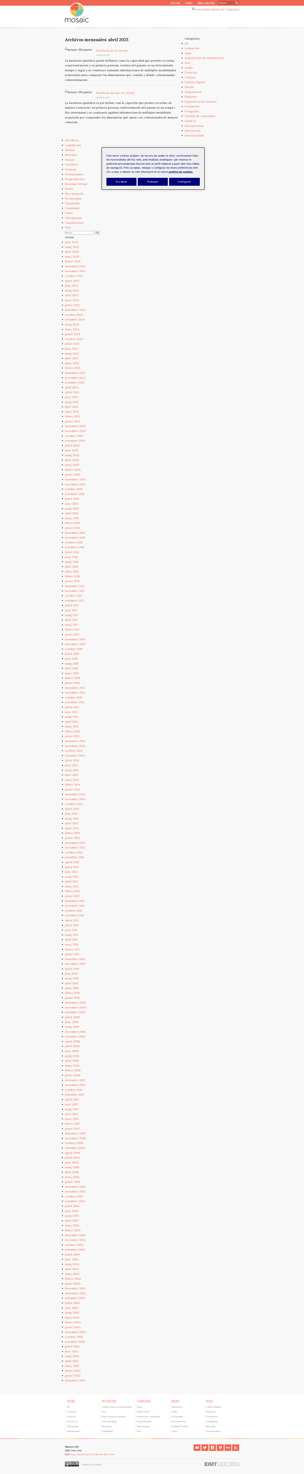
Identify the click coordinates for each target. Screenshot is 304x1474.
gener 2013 (72, 838)
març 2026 (72, 256)
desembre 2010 (75, 959)
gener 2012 (72, 896)
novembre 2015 (75, 692)
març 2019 (72, 518)
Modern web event (206, 3)
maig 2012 (72, 876)
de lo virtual (111, 50)
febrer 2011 (72, 949)
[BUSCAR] (235, 3)
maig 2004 (72, 1264)
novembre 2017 (75, 591)
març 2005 (72, 1225)
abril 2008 (72, 1060)
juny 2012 (71, 872)
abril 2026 (72, 252)
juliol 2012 (72, 867)
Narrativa (71, 164)
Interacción (192, 130)
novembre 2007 (75, 1085)
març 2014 (72, 780)
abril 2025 (72, 295)
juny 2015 (71, 712)
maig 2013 (72, 818)
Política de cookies (92, 1464)
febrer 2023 (73, 368)
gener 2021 (72, 421)
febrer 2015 (72, 731)
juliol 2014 (72, 760)
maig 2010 (72, 978)
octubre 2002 (74, 1337)
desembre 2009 (75, 1002)
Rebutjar (152, 181)
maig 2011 (71, 935)
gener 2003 (72, 1327)
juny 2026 (71, 242)
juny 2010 (71, 973)
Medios (70, 150)
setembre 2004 (75, 1249)
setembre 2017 (74, 600)
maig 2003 (72, 1312)
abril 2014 (71, 775)
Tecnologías (73, 198)
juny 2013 (71, 813)
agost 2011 (72, 920)
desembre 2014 (75, 741)
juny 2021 (71, 397)
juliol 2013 (72, 809)
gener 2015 (72, 736)
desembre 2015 (75, 688)
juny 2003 (72, 1308)
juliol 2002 (72, 1346)
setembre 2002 (75, 1342)
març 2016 (72, 673)
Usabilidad (72, 208)
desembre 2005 (75, 1187)
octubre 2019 (74, 489)
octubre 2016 (74, 649)
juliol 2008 (72, 1046)
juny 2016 (71, 658)
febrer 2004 (73, 1279)
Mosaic (70, 160)
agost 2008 (72, 1041)
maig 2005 (72, 1215)
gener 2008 (72, 1075)
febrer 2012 (72, 891)
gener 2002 (72, 1375)
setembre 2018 (74, 547)
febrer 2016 (72, 678)
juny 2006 (72, 1162)
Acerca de (175, 3)
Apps (188, 53)
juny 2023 (71, 348)
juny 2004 (72, 1259)
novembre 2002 (75, 1332)
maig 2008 (72, 1056)
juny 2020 (71, 450)
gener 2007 (72, 1128)
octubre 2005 (74, 1196)
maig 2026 (72, 247)
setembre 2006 (75, 1148)
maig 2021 (72, 402)
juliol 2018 (72, 552)
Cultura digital (195, 82)
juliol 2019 (72, 499)
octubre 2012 (73, 852)
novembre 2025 (75, 271)
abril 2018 (71, 566)
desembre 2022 (75, 373)
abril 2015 (71, 721)
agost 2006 (72, 1153)
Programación (74, 179)
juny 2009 (72, 1022)
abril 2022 (72, 387)
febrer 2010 (72, 993)
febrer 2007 (72, 1123)
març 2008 (72, 1065)
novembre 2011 (75, 905)
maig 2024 (72, 324)
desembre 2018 (75, 533)
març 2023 (72, 363)
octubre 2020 (74, 436)
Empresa (190, 96)
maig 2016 (72, 663)
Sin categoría (74, 193)
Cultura (190, 77)
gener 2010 (72, 998)
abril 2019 (71, 513)
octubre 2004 (74, 1245)
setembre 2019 (75, 494)
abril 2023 (72, 358)
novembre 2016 (75, 644)
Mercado (71, 155)
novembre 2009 (75, 1007)
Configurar (184, 181)
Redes (69, 188)
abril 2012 (71, 881)
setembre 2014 (75, 755)
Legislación (73, 145)
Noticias (70, 169)
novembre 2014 (75, 746)
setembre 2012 (74, 857)
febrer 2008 (73, 1070)
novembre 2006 (75, 1138)
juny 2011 (71, 930)
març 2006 (72, 1177)
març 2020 (72, 465)
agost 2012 (72, 862)
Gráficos (190, 121)
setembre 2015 (74, 702)
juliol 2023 (72, 344)
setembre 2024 (75, 319)
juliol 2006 (72, 1157)
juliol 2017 (72, 605)
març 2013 (72, 828)
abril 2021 (71, 407)
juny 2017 (71, 610)
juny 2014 (71, 765)
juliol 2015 (72, 707)
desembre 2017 (75, 586)
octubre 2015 (73, 697)
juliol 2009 (72, 1017)
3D (186, 43)
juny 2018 (71, 557)
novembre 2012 (75, 847)
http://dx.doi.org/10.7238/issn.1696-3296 (92, 1454)
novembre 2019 (75, 484)
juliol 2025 (72, 281)
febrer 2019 (72, 523)
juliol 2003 (72, 1303)
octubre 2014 (74, 750)
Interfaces (72, 140)
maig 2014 (72, 770)
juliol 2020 (72, 445)
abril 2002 (72, 1361)
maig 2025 (72, 290)
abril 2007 (71, 1114)
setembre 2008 (75, 1036)
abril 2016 (71, 668)
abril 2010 (71, 983)
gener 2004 (72, 1283)
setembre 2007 (75, 1094)
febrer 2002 (73, 1371)
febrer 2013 (72, 833)
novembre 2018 (75, 537)
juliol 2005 (72, 1206)
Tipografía (72, 203)
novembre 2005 (75, 1191)
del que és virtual (115, 93)
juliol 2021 (72, 392)
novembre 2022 (75, 378)
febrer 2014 (72, 784)
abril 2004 (72, 1269)
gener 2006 (72, 1182)
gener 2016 (72, 683)
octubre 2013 (74, 804)
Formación (192, 106)
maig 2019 (72, 508)
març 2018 (72, 571)
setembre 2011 (74, 915)
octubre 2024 (74, 315)
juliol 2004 (72, 1254)
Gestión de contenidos (200, 116)
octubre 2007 (74, 1090)
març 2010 (72, 988)
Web (68, 227)
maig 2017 (71, 615)
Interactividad (194, 135)
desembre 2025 (75, 266)
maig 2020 (72, 455)
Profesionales (74, 174)
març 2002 (72, 1366)
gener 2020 (72, 474)
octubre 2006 (74, 1143)
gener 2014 (72, 789)
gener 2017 (72, 634)
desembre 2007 (75, 1080)
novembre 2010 (75, 964)
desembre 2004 (75, 1235)
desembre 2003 (75, 1288)
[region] (153, 168)
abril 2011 (71, 939)
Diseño (189, 87)
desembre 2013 (75, 794)
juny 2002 (71, 1351)
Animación (192, 48)
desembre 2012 (75, 843)
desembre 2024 (75, 310)
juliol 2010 (72, 968)
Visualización (74, 223)
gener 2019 (72, 528)
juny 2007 (71, 1104)
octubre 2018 (73, 542)
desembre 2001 (75, 1380)
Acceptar (121, 181)
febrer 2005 (73, 1230)
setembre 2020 (75, 440)
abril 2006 (72, 1172)
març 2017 (71, 625)
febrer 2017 (72, 629)
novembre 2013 (75, 799)
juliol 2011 (72, 925)
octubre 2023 (74, 339)
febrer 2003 (73, 1322)
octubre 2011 (73, 910)
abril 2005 (72, 1220)
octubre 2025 (74, 276)
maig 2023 (72, 353)
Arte (187, 63)
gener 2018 (72, 581)
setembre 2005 (75, 1201)
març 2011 (71, 944)
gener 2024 (72, 334)
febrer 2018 (72, 576)
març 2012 (72, 886)
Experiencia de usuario (201, 101)
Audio (189, 68)
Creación (191, 72)
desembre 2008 (75, 1031)
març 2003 (72, 1317)
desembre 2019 (75, 479)
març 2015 (72, 726)
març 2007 (72, 1119)
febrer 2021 (72, 416)
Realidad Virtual (76, 184)
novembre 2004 (75, 1240)
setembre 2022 (75, 382)
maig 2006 (72, 1167)
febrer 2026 (73, 261)
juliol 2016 (72, 654)
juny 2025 (71, 285)
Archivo (188, 3)
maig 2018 (72, 562)
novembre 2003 (75, 1293)
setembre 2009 (75, 1012)
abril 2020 (72, 460)
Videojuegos (73, 218)
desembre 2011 (75, 901)
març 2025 (72, 300)
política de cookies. (181, 171)
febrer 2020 (73, 470)
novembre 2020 (75, 431)
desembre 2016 (75, 639)
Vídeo (69, 213)
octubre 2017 (73, 595)
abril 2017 (71, 620)
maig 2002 (72, 1356)
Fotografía (192, 111)
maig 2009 (72, 1027)
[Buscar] (97, 232)
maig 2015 (72, 717)
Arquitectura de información (204, 58)
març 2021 (72, 411)
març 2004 (72, 1274)
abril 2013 (71, 823)
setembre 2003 (75, 1298)
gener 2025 (72, 305)
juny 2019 (71, 503)
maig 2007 (72, 1109)
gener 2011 (72, 954)
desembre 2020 (75, 426)
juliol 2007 (72, 1099)
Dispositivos (193, 92)
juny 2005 (71, 1211)
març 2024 (72, 329)
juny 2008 (71, 1051)
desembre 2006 (75, 1133)
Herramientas (194, 126)
